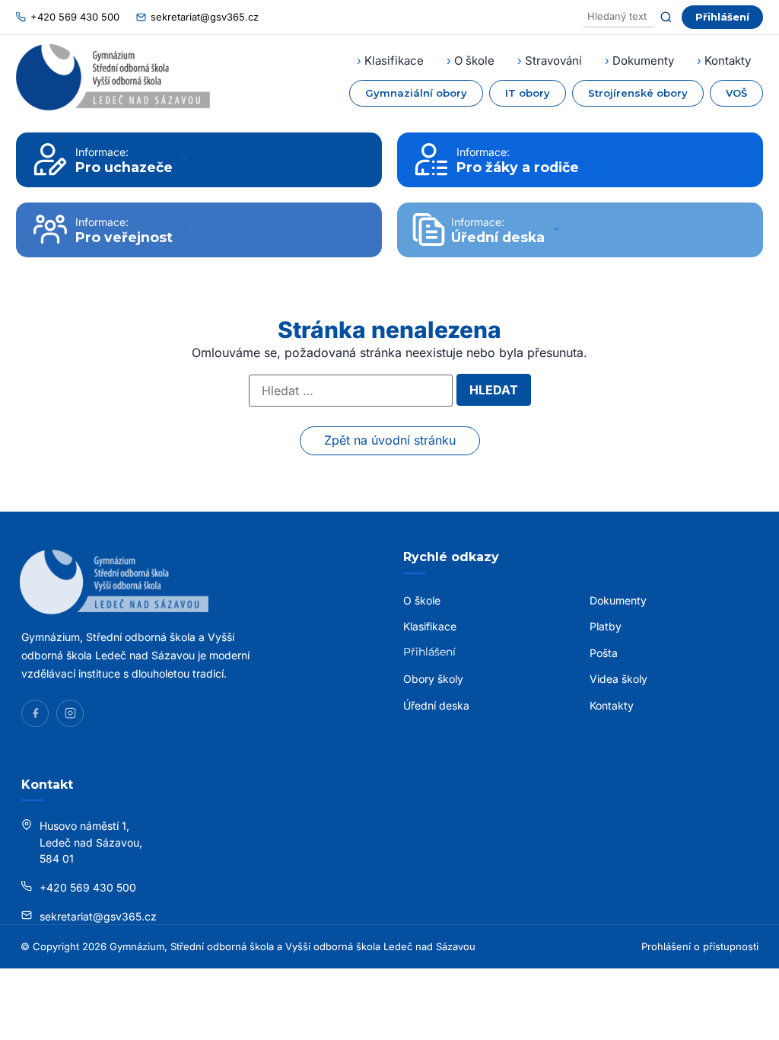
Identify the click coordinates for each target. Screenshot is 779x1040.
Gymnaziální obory (416, 93)
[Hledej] (666, 17)
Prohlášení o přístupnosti (699, 946)
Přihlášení (722, 17)
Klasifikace (394, 60)
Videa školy (618, 678)
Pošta (604, 652)
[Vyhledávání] (619, 17)
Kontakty (727, 60)
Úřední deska (436, 705)
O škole (474, 60)
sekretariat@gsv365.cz (205, 17)
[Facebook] (35, 713)
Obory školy (433, 678)
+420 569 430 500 (74, 17)
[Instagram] (70, 713)
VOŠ (736, 93)
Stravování (553, 60)
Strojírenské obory (638, 93)
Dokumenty (643, 60)
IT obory (527, 93)
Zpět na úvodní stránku (390, 440)
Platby (606, 626)
